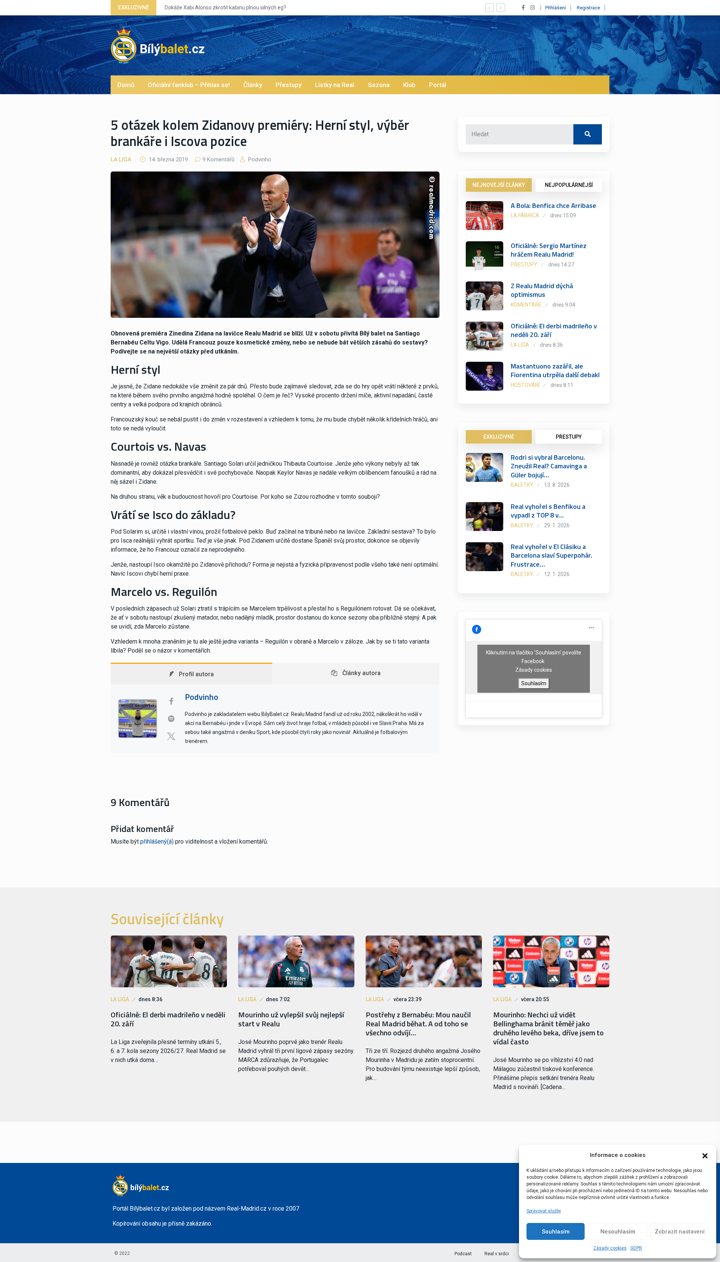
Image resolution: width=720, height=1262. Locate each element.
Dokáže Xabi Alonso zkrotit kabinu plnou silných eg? (225, 8)
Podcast (463, 1253)
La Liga (121, 159)
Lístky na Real (334, 85)
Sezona (379, 85)
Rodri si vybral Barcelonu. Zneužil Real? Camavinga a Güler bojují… (549, 466)
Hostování (525, 385)
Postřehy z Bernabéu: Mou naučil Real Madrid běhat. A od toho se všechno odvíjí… (418, 1023)
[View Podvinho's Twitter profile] (171, 736)
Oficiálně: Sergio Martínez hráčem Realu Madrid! (548, 250)
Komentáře (526, 305)
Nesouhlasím (617, 1231)
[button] (705, 1155)
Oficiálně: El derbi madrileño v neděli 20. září (554, 330)
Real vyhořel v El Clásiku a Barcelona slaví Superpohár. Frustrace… (551, 555)
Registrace (588, 8)
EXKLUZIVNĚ (498, 437)
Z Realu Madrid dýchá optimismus (542, 290)
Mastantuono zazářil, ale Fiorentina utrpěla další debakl (555, 370)
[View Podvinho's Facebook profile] (171, 701)
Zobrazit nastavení (680, 1231)
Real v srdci (496, 1253)
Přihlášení (555, 8)
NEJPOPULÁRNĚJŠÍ (569, 185)
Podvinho (259, 159)
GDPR (636, 1248)
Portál (437, 85)
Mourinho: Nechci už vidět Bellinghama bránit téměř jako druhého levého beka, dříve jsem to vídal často (548, 1028)
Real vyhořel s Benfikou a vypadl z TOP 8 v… (548, 510)
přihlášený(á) (157, 841)
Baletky (522, 485)
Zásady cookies (610, 1248)
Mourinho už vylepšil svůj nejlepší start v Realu (291, 1019)
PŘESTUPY (569, 437)
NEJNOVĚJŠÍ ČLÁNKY (498, 185)
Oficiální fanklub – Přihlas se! (189, 85)
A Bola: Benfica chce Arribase (553, 205)
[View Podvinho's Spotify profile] (171, 718)
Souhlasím (556, 1231)
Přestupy (289, 85)
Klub (409, 85)
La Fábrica (525, 215)
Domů (125, 85)
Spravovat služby (543, 1211)
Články (252, 85)
